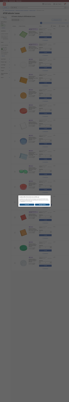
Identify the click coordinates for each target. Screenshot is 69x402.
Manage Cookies (42, 204)
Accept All (27, 204)
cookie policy (23, 201)
